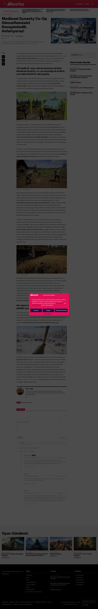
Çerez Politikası (47, 313)
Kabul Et (36, 310)
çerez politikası (59, 303)
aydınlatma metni (36, 305)
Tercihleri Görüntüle (61, 310)
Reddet (48, 310)
